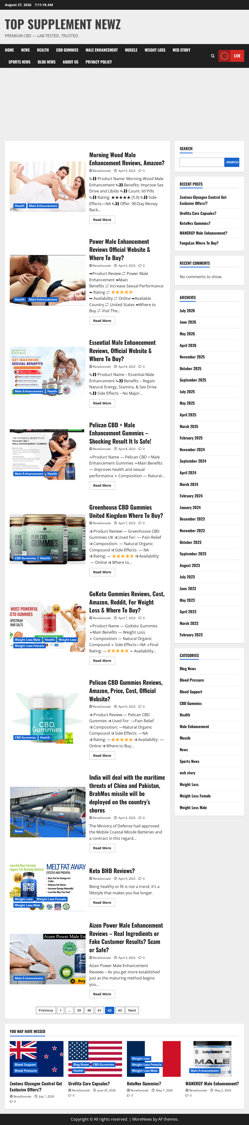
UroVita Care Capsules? (198, 213)
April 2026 (188, 345)
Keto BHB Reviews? (48, 886)
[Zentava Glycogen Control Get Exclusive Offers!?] (36, 1059)
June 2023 (188, 588)
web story (181, 50)
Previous (46, 1010)
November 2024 (192, 449)
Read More (104, 220)
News (25, 50)
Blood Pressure (192, 680)
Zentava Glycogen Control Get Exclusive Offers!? (203, 200)
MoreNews (142, 1119)
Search (186, 148)
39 (79, 1010)
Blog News (46, 62)
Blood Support (191, 692)
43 (120, 1010)
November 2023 (192, 530)
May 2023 (187, 600)
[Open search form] (213, 56)
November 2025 (192, 357)
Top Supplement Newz (63, 24)
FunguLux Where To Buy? (199, 243)
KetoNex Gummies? (195, 223)
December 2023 (192, 519)
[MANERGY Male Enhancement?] (212, 1059)
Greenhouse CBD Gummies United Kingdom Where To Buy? (48, 539)
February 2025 (191, 438)
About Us (70, 62)
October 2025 (190, 368)
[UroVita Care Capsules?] (95, 1059)
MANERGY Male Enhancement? (203, 233)
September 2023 (193, 554)
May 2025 (187, 403)
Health (43, 50)
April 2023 (188, 611)
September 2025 (193, 380)
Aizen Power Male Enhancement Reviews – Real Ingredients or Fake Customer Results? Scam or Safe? (48, 959)
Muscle (131, 50)
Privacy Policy (99, 62)
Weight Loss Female (29, 646)
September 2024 (193, 461)
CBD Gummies (67, 50)
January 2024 (190, 507)
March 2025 (189, 426)
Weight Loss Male (28, 640)
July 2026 (187, 310)
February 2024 (191, 496)
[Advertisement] (124, 104)
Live (237, 56)
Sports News (19, 62)
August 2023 (190, 565)
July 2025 (187, 391)
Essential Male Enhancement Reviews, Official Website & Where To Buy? (48, 372)
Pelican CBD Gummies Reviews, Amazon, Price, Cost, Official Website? (48, 718)
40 (89, 1010)
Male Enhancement (102, 50)
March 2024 (189, 484)
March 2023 (189, 623)
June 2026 (188, 322)
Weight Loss (155, 50)
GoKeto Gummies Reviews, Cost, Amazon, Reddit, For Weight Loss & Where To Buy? (48, 626)
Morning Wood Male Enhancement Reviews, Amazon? (48, 186)
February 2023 (191, 635)
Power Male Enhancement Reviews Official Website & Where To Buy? (48, 280)
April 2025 (188, 415)
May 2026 (187, 334)
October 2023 (190, 542)
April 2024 (188, 473)
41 (99, 1010)
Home (9, 50)
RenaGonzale (102, 171)
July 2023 (187, 577)
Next (132, 1010)
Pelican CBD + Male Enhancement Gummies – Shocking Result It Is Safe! (48, 454)
